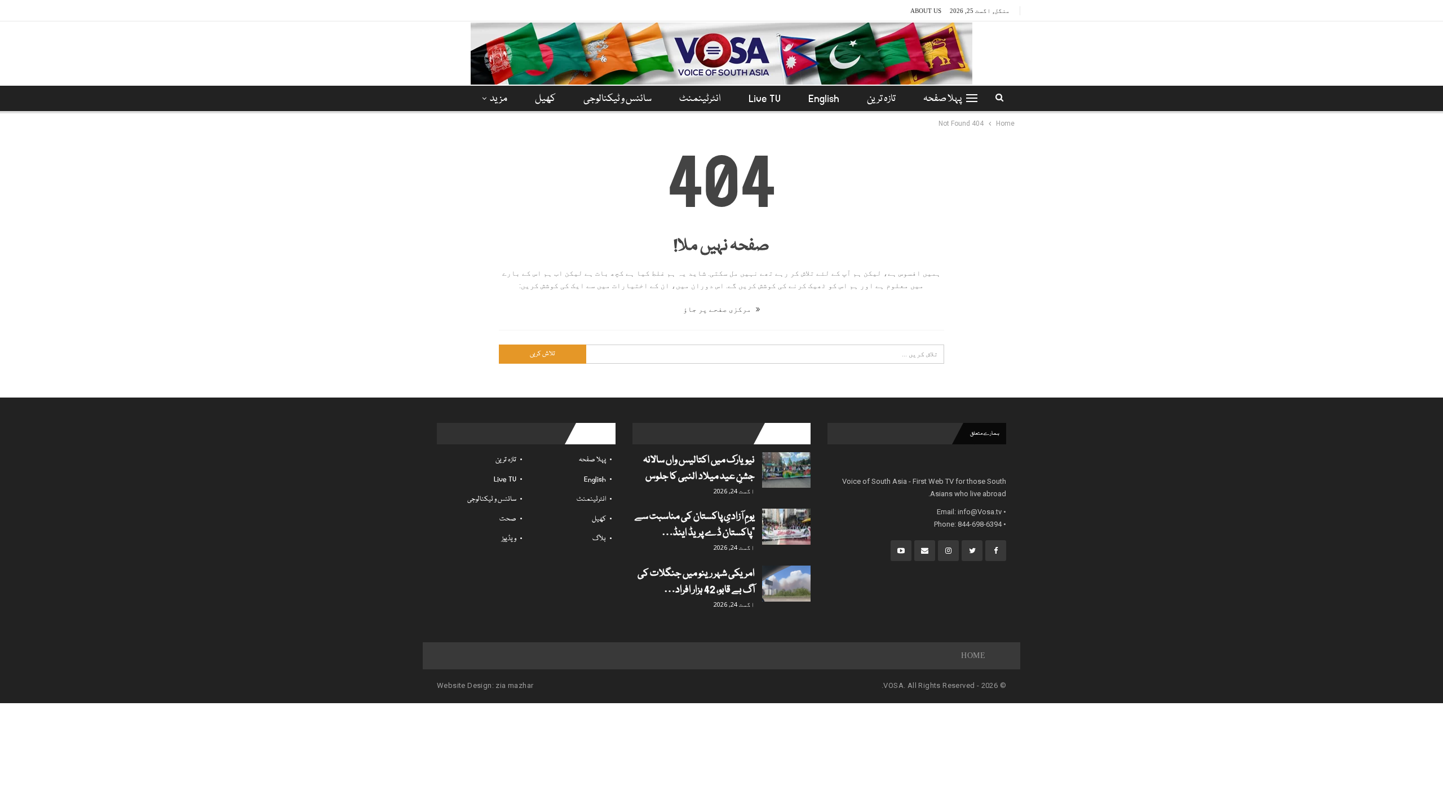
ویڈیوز (509, 538)
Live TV (765, 99)
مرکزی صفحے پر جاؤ (718, 309)
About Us (925, 10)
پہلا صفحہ (942, 99)
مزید (498, 99)
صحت (507, 519)
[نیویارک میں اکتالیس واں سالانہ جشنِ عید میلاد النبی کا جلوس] (786, 470)
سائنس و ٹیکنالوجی (617, 99)
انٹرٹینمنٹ (700, 99)
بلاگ (599, 538)
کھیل (545, 99)
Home (973, 655)
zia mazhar (514, 685)
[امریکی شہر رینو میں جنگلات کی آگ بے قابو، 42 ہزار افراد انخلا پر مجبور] (786, 584)
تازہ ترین (881, 99)
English (823, 99)
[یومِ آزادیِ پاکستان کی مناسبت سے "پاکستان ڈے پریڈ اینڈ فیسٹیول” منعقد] (786, 527)
